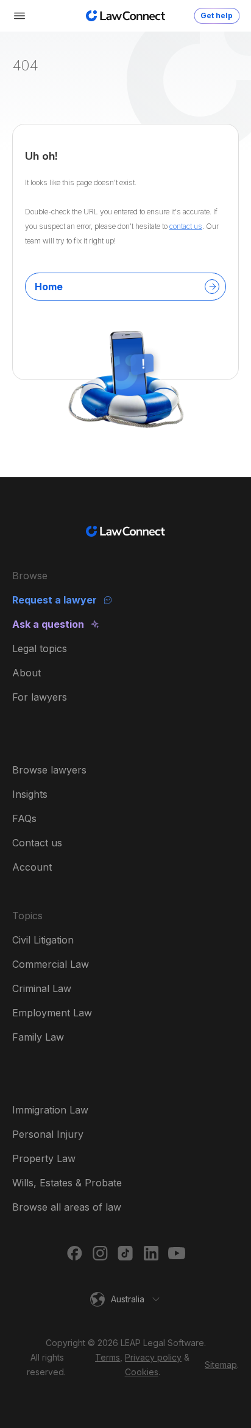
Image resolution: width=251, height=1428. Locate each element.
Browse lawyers (49, 770)
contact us (185, 226)
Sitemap (221, 1364)
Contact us (37, 843)
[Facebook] (74, 1253)
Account (32, 867)
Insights (30, 794)
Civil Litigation (43, 940)
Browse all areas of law (66, 1207)
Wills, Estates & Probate (67, 1183)
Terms (107, 1357)
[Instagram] (100, 1253)
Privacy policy (153, 1357)
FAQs (24, 818)
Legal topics (39, 648)
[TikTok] (125, 1253)
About (26, 673)
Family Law (38, 1037)
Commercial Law (50, 964)
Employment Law (52, 1013)
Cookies (141, 1372)
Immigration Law (50, 1110)
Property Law (44, 1158)
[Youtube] (176, 1253)
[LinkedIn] (151, 1253)
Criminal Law (41, 988)
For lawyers (39, 697)
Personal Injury (47, 1134)
